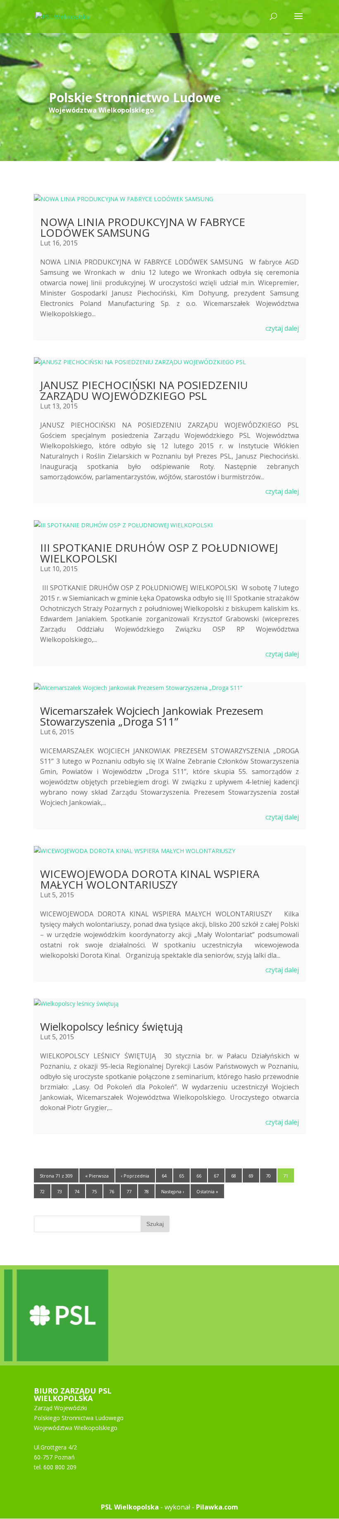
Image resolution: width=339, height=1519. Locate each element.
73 (59, 1191)
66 (198, 1176)
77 (129, 1191)
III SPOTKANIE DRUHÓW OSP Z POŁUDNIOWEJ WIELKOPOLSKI (159, 553)
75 (94, 1191)
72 (42, 1191)
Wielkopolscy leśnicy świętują (111, 1026)
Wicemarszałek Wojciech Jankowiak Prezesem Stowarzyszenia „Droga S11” (151, 716)
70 (268, 1176)
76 (111, 1191)
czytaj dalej (282, 328)
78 (146, 1191)
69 (250, 1176)
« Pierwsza (97, 1176)
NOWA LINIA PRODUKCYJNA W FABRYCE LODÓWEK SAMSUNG (142, 227)
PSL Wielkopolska (130, 1507)
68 (233, 1176)
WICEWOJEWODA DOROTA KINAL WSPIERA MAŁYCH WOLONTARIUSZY (149, 879)
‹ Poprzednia (135, 1176)
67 (216, 1176)
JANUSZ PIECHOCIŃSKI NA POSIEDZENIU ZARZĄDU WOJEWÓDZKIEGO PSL (144, 390)
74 (76, 1191)
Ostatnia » (207, 1191)
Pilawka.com (217, 1507)
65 (181, 1176)
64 (164, 1176)
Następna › (172, 1191)
